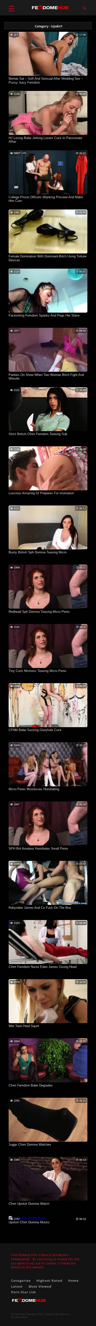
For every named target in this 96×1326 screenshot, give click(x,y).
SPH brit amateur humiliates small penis (38, 848)
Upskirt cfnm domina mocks (29, 1222)
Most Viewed (40, 1286)
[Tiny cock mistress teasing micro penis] (48, 667)
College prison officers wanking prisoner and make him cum (46, 199)
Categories (21, 1280)
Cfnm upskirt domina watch (29, 1203)
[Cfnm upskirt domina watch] (48, 1199)
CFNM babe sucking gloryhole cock (35, 730)
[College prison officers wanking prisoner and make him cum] (48, 193)
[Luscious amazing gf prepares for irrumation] (48, 489)
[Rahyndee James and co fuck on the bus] (48, 903)
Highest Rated (49, 1280)
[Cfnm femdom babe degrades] (48, 1081)
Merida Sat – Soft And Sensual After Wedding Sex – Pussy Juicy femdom (46, 80)
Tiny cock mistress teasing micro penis (37, 671)
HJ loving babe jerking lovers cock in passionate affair (45, 140)
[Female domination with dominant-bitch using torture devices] (48, 252)
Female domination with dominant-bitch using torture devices (47, 258)
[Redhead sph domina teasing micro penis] (48, 607)
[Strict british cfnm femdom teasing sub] (48, 430)
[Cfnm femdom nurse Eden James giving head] (48, 963)
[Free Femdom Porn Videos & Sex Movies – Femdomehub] (29, 1304)
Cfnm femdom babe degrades (31, 1085)
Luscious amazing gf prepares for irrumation (41, 493)
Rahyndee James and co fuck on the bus (40, 908)
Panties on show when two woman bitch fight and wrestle (46, 377)
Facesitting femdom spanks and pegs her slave (44, 315)
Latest (17, 1286)
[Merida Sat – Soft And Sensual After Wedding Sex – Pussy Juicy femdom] (48, 74)
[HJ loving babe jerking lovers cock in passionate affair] (48, 133)
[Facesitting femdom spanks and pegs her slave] (48, 311)
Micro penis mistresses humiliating (34, 789)
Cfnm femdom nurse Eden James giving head (43, 967)
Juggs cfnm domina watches (30, 1144)
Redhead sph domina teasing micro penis (39, 612)
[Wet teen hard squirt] (48, 1022)
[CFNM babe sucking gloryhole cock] (48, 726)
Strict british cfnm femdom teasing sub (38, 434)
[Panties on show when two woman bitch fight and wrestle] (48, 370)
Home (73, 1280)
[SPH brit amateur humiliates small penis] (48, 844)
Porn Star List (23, 1292)
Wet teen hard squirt (24, 1026)
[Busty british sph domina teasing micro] (48, 548)
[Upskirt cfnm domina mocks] (27, 1217)
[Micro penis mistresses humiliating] (48, 785)
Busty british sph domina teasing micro (37, 552)
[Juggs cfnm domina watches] (48, 1140)
